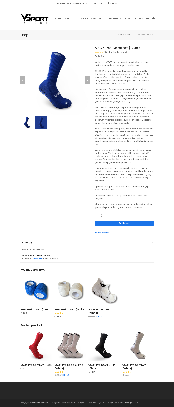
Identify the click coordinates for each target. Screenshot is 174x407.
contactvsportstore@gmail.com (74, 3)
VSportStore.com (37, 402)
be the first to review (116, 52)
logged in (37, 258)
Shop (127, 34)
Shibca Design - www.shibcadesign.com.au (119, 402)
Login (99, 3)
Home (121, 34)
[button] (153, 18)
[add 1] (101, 214)
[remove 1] (101, 216)
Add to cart (124, 223)
